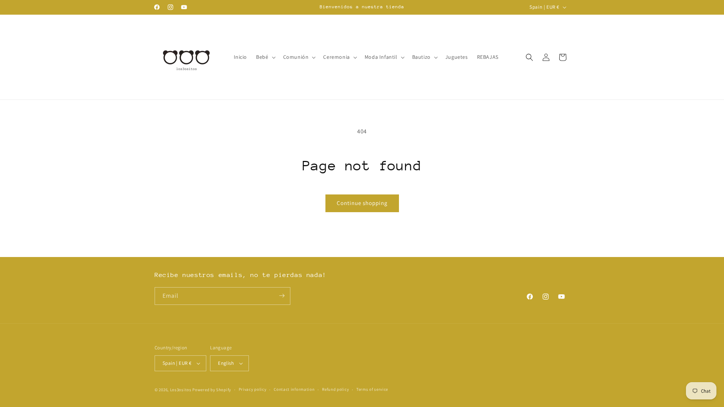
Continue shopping (362, 203)
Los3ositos (181, 389)
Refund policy (335, 389)
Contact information (294, 389)
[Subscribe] (281, 295)
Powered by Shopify (211, 389)
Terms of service (372, 389)
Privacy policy (253, 389)
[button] (265, 57)
